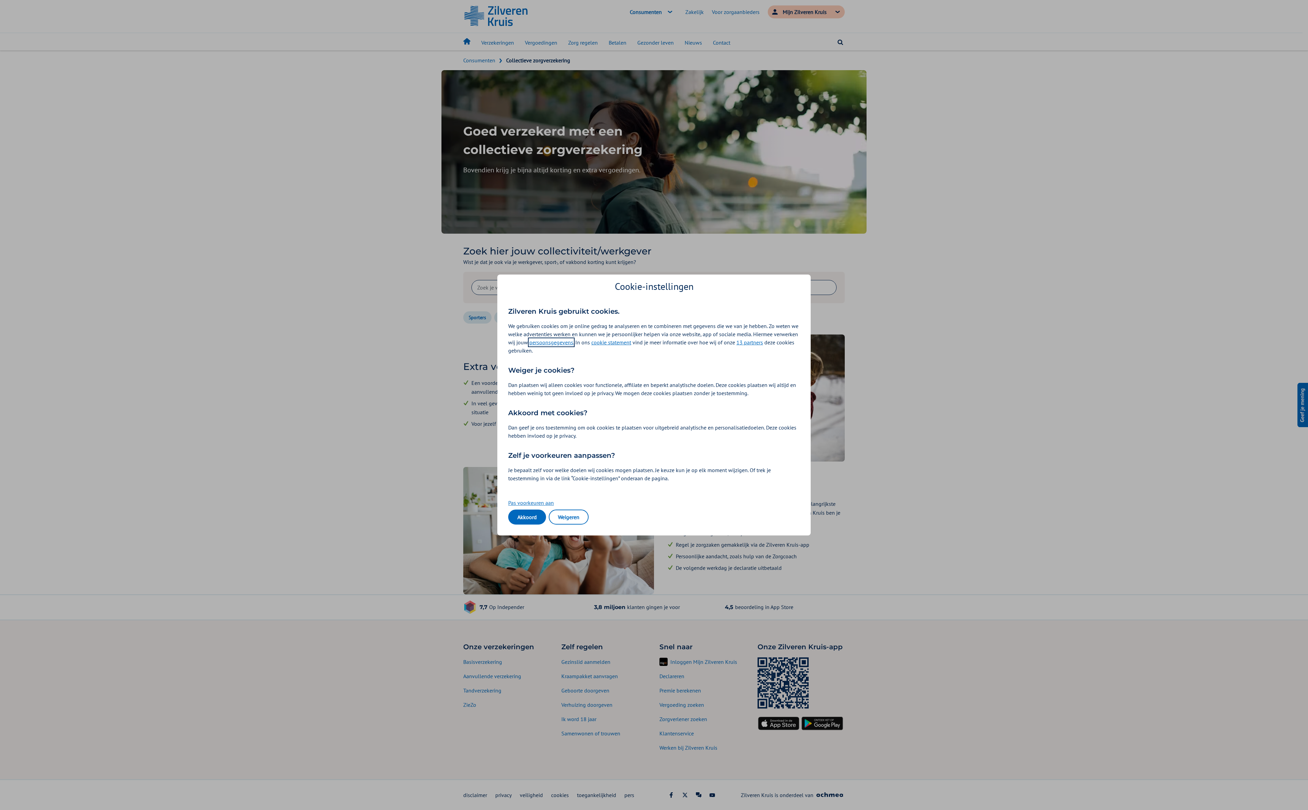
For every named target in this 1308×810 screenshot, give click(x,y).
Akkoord (527, 517)
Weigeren (568, 517)
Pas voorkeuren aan (531, 502)
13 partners (749, 342)
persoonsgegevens (551, 342)
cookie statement (611, 342)
